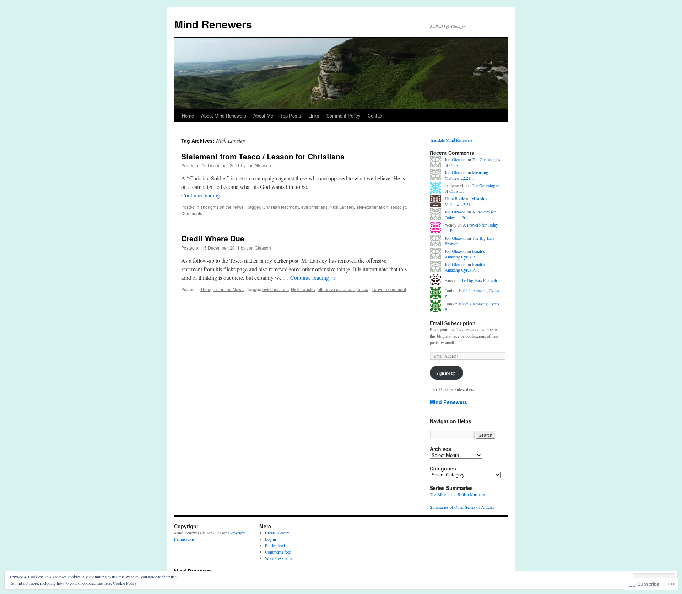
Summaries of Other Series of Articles (462, 507)
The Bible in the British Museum (457, 494)
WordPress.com (278, 558)
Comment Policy (343, 115)
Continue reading (204, 195)
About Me (263, 115)
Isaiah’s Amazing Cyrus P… (465, 254)
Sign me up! (446, 373)
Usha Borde (455, 198)
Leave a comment (389, 289)
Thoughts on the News (222, 207)
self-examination (372, 207)
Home (188, 115)
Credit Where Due (212, 238)
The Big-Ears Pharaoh (478, 280)
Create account (277, 532)
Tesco (396, 207)
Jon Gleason (259, 165)
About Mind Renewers (223, 115)
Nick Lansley (342, 207)
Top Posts (290, 115)
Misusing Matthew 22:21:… (466, 175)
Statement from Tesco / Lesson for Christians (263, 156)
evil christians (314, 207)
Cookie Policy (125, 583)
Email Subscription (453, 323)
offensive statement (336, 289)
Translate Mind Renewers (451, 140)
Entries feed (275, 545)
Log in (270, 539)
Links (313, 115)
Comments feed (278, 552)
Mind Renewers (213, 24)
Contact (376, 115)
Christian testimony (280, 207)
